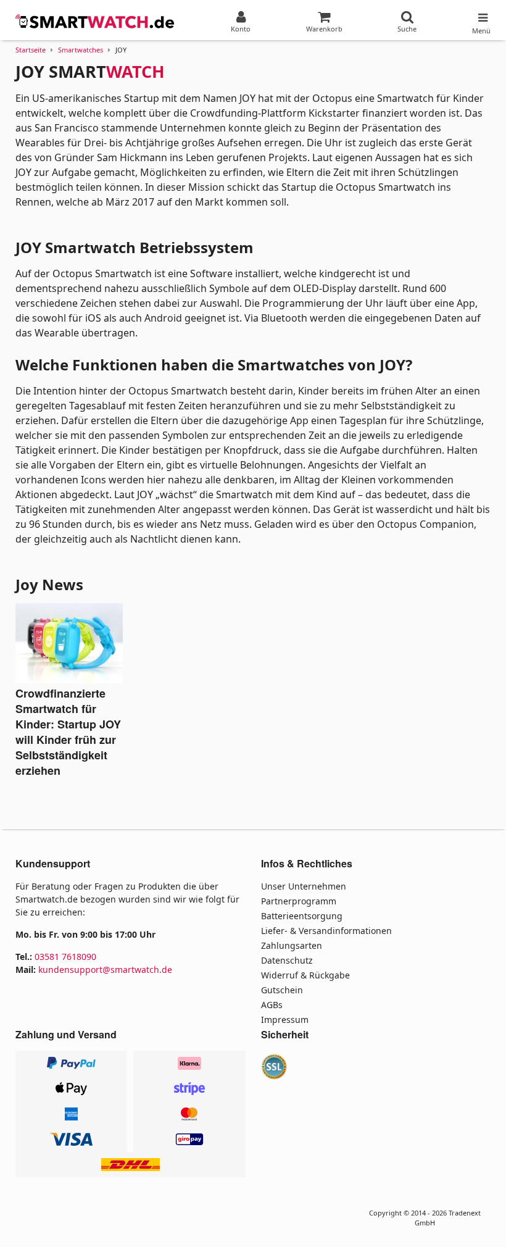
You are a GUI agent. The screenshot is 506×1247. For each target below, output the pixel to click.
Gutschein (282, 990)
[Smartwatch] (95, 22)
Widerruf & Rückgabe (305, 975)
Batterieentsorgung (301, 916)
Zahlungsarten (291, 945)
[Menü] (481, 14)
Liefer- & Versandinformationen (326, 930)
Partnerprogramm (298, 901)
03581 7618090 (65, 956)
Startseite (30, 49)
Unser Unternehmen (303, 886)
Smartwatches (80, 49)
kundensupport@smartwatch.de (105, 969)
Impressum (285, 1019)
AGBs (272, 1005)
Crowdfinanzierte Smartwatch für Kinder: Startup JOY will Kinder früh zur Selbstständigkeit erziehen (68, 731)
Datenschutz (287, 960)
